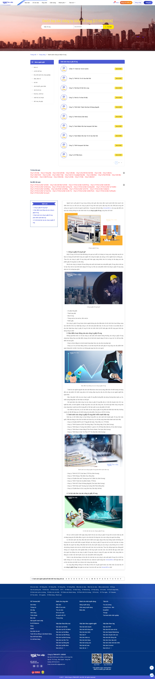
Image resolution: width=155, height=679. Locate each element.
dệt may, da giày (38, 101)
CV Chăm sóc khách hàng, (68, 592)
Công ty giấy (98, 173)
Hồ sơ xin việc (60, 612)
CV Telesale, (112, 592)
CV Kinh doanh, (54, 589)
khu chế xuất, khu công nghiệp (42, 75)
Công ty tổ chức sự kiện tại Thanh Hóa (40, 191)
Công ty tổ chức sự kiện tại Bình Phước (84, 191)
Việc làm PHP (107, 627)
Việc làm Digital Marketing (111, 632)
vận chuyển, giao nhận (40, 86)
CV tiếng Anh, (43, 587)
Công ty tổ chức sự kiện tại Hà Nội (39, 185)
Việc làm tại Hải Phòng (63, 634)
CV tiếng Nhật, (71, 587)
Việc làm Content (108, 645)
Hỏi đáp (32, 610)
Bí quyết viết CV (60, 615)
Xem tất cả (59, 648)
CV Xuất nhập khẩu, (113, 589)
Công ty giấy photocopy (46, 177)
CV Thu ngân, (104, 592)
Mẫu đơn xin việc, (81, 587)
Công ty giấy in (34, 177)
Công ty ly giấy (47, 175)
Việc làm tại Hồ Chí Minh (63, 629)
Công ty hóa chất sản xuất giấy (84, 173)
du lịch (35, 82)
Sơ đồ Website (34, 623)
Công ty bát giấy (116, 175)
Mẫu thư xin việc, (92, 587)
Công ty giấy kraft (90, 177)
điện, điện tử (37, 78)
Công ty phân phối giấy (104, 175)
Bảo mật (32, 618)
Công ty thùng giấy (46, 173)
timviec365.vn (107, 208)
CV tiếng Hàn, (62, 587)
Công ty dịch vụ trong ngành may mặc (75, 175)
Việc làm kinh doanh (85, 627)
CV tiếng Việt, (53, 587)
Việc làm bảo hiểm (85, 632)
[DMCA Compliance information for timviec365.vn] (42, 672)
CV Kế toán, (45, 589)
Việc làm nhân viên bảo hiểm (111, 642)
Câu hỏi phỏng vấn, (35, 589)
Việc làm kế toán (84, 645)
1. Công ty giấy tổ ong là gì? (40, 207)
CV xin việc (36, 2)
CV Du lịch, (96, 592)
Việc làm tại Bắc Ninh (62, 645)
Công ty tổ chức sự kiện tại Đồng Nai (106, 191)
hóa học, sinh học (38, 94)
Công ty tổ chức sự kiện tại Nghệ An (99, 189)
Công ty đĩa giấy (70, 173)
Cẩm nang (53, 2)
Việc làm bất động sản (86, 629)
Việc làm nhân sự (85, 637)
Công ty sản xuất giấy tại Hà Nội (58, 185)
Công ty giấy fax (107, 173)
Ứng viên (44, 2)
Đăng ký (148, 2)
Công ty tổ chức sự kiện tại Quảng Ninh (84, 187)
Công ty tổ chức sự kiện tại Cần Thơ (62, 191)
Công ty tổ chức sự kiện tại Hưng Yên (62, 187)
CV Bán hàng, (77, 589)
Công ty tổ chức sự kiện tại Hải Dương (40, 187)
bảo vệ (36, 67)
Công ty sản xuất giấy (58, 173)
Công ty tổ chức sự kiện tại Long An (39, 193)
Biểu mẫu (82, 610)
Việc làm (27, 2)
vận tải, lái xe (37, 90)
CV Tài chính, (34, 595)
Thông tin (33, 607)
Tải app (105, 612)
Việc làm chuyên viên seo (110, 634)
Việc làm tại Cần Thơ (62, 640)
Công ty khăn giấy (58, 177)
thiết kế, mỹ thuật (39, 97)
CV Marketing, (86, 589)
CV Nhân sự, (68, 589)
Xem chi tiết (118, 68)
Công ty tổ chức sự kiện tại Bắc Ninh (100, 185)
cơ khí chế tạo (38, 71)
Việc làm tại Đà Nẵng (62, 632)
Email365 (106, 610)
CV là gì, (112, 587)
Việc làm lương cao (85, 642)
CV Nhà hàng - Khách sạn (54, 595)
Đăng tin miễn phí (126, 2)
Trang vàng (59, 618)
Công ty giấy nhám (92, 175)
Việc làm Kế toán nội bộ (110, 629)
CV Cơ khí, (103, 589)
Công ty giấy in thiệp (57, 175)
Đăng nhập (138, 2)
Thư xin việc (59, 610)
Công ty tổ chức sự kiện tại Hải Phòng (79, 185)
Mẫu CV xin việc (60, 607)
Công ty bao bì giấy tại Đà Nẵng (59, 189)
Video (32, 626)
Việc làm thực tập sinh (109, 640)
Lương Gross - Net (108, 607)
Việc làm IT (83, 634)
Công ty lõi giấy (69, 177)
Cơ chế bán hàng (35, 639)
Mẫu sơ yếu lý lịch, (104, 587)
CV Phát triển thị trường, (84, 592)
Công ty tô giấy (79, 177)
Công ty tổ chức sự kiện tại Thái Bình (106, 187)
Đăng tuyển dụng (85, 604)
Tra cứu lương (107, 604)
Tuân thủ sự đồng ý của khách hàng (41, 634)
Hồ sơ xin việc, (34, 587)
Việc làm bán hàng (85, 640)
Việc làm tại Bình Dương (63, 637)
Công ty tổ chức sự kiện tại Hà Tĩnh (78, 189)
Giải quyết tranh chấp (36, 620)
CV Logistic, (42, 595)
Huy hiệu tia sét (35, 631)
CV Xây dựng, (95, 589)
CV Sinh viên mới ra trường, (38, 592)
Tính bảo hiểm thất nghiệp (111, 615)
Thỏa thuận (33, 615)
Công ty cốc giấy (34, 173)
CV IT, (62, 589)
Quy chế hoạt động (36, 636)
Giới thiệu (33, 604)
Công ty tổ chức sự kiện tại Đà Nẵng (40, 189)
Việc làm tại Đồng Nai (62, 642)
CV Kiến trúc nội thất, (53, 592)
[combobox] (88, 27)
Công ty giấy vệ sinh (35, 175)
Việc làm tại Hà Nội (61, 627)
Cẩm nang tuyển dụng (86, 607)
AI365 (32, 628)
